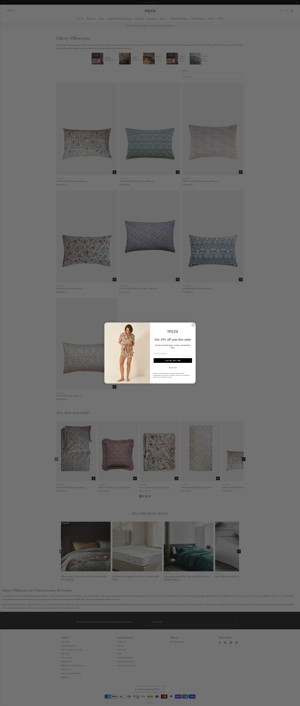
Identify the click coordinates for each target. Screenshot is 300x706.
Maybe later (173, 367)
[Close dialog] (193, 325)
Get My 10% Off (172, 360)
